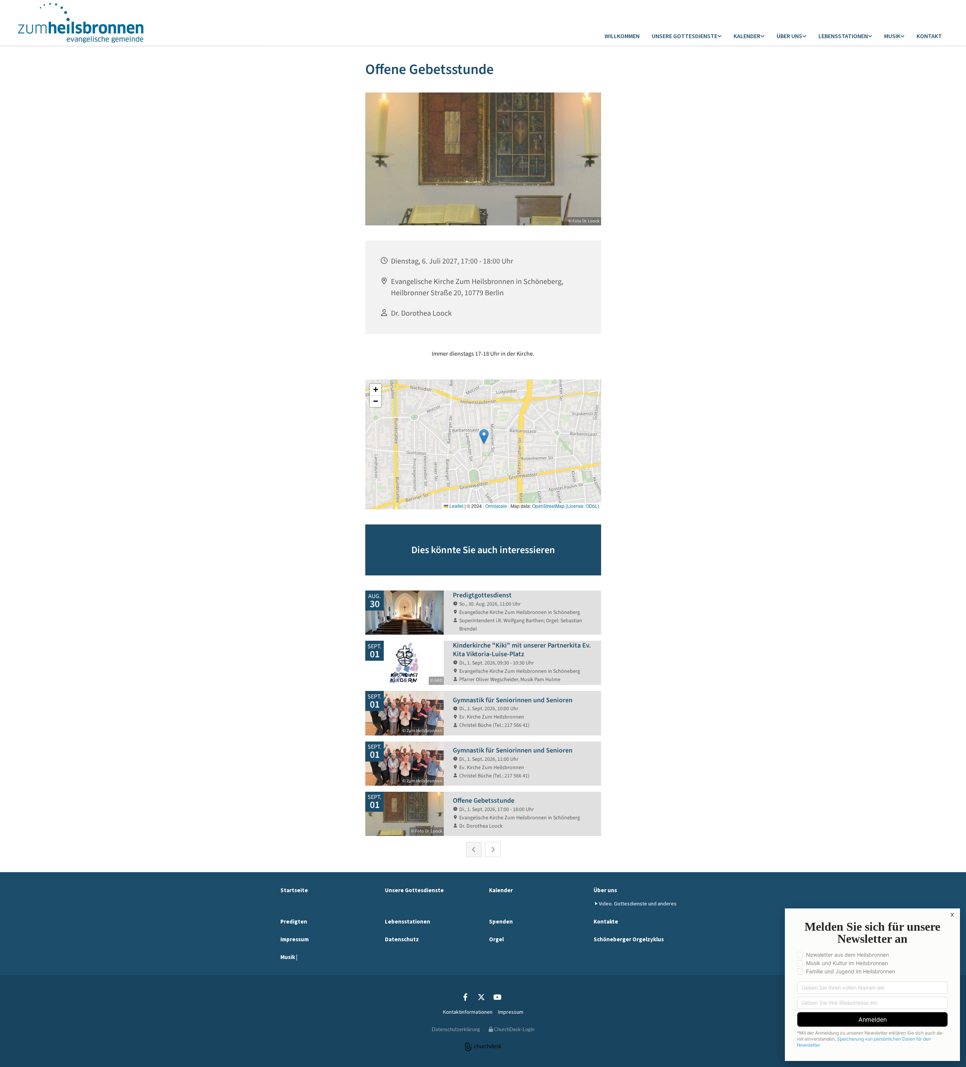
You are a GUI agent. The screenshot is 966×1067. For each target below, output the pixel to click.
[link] (687, 36)
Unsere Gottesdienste (684, 36)
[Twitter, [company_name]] (481, 996)
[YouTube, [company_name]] (497, 996)
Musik (892, 36)
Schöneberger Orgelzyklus (629, 939)
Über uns (789, 36)
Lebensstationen (843, 36)
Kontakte (606, 921)
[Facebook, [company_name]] (465, 996)
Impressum (294, 939)
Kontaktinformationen (467, 1011)
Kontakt (929, 36)
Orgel (496, 939)
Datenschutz (402, 939)
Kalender (747, 36)
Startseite (294, 890)
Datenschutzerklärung (456, 1029)
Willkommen (622, 36)
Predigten (293, 921)
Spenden (501, 921)
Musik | (288, 957)
